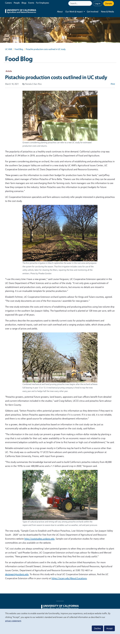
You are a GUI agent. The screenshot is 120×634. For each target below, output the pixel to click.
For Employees (42, 2)
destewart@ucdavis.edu (17, 574)
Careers (8, 2)
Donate (108, 3)
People (17, 2)
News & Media (107, 11)
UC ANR (8, 49)
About (60, 11)
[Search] (90, 3)
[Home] (20, 11)
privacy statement (13, 620)
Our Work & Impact (74, 11)
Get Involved (92, 11)
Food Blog (19, 49)
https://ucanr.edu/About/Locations (69, 578)
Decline (97, 628)
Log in (97, 3)
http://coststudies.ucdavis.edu (39, 538)
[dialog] (60, 621)
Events (31, 2)
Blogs (24, 2)
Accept (109, 628)
